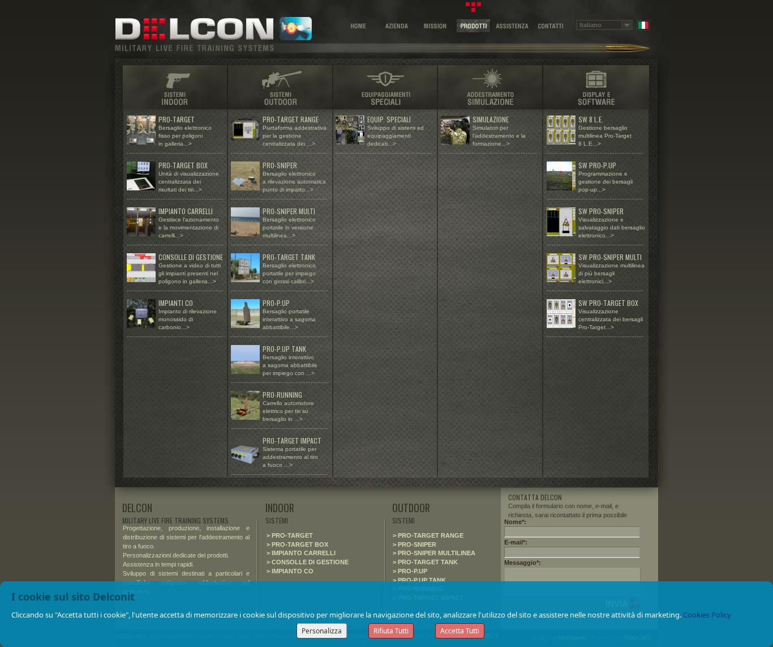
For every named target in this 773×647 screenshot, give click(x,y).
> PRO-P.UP (410, 571)
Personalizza (322, 631)
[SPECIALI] (385, 86)
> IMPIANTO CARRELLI (301, 553)
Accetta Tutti (459, 631)
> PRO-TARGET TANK (425, 562)
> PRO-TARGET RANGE (428, 535)
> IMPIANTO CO (290, 571)
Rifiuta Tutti (391, 631)
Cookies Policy (707, 615)
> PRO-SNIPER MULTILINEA (434, 553)
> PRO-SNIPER (414, 544)
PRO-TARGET (177, 119)
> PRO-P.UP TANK (419, 580)
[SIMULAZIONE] (490, 86)
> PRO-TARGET (290, 535)
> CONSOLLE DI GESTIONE (308, 562)
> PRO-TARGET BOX (297, 544)
